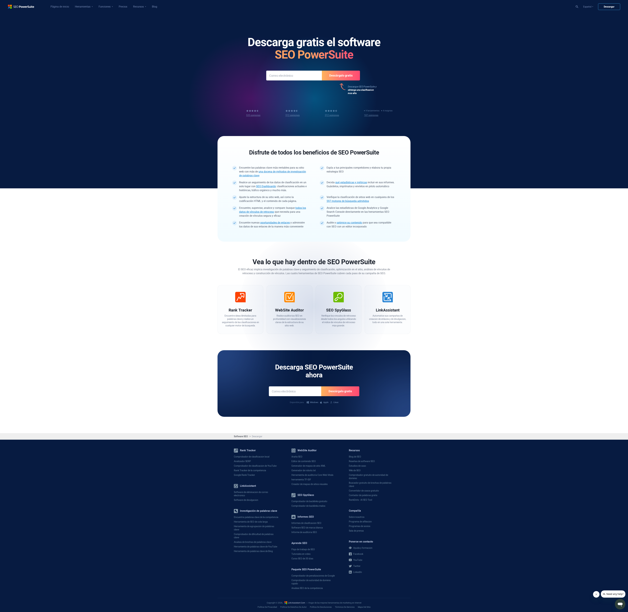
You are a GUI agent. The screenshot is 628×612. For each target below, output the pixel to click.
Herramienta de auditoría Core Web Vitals (312, 475)
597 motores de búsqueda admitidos (348, 201)
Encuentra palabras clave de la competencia (256, 517)
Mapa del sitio (364, 607)
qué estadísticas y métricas (351, 182)
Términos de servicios (345, 607)
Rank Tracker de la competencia (250, 470)
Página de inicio (60, 6)
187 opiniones (371, 115)
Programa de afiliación (360, 521)
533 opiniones (253, 115)
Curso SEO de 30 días (302, 558)
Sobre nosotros (356, 517)
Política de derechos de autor (293, 607)
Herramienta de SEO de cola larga (251, 521)
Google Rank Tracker (244, 475)
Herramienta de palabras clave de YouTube (255, 546)
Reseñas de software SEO (362, 461)
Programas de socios (359, 526)
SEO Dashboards (266, 186)
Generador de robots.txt (303, 470)
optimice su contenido (349, 222)
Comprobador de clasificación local (251, 456)
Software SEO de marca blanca (307, 527)
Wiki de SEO (355, 470)
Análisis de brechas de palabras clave (252, 542)
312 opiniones (292, 115)
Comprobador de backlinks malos (308, 506)
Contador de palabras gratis (363, 495)
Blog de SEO (355, 456)
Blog (154, 6)
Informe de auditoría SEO (304, 532)
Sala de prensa (356, 530)
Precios (123, 6)
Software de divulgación (246, 500)
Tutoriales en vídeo (301, 554)
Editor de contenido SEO (303, 461)
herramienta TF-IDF (301, 479)
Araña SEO (296, 456)
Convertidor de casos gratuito (364, 490)
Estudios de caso (357, 466)
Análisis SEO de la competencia (307, 588)
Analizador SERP (242, 461)
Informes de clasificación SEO (306, 523)
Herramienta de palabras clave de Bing (253, 551)
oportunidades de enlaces (275, 222)
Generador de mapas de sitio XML (308, 466)
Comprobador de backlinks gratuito (309, 501)
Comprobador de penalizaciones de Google (313, 575)
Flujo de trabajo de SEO (303, 549)
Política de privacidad (267, 607)
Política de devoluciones (321, 607)
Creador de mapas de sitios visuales (309, 484)
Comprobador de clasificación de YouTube (255, 466)
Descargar (609, 6)
